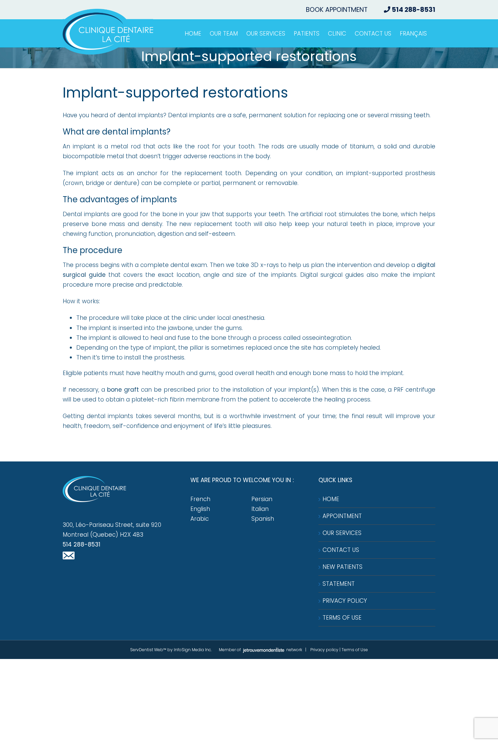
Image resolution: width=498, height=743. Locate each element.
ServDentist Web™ (148, 650)
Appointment (342, 516)
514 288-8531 (81, 544)
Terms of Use (342, 618)
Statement (339, 584)
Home (331, 499)
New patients (342, 567)
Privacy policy (324, 650)
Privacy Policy (345, 601)
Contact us (341, 550)
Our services (342, 533)
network (293, 650)
